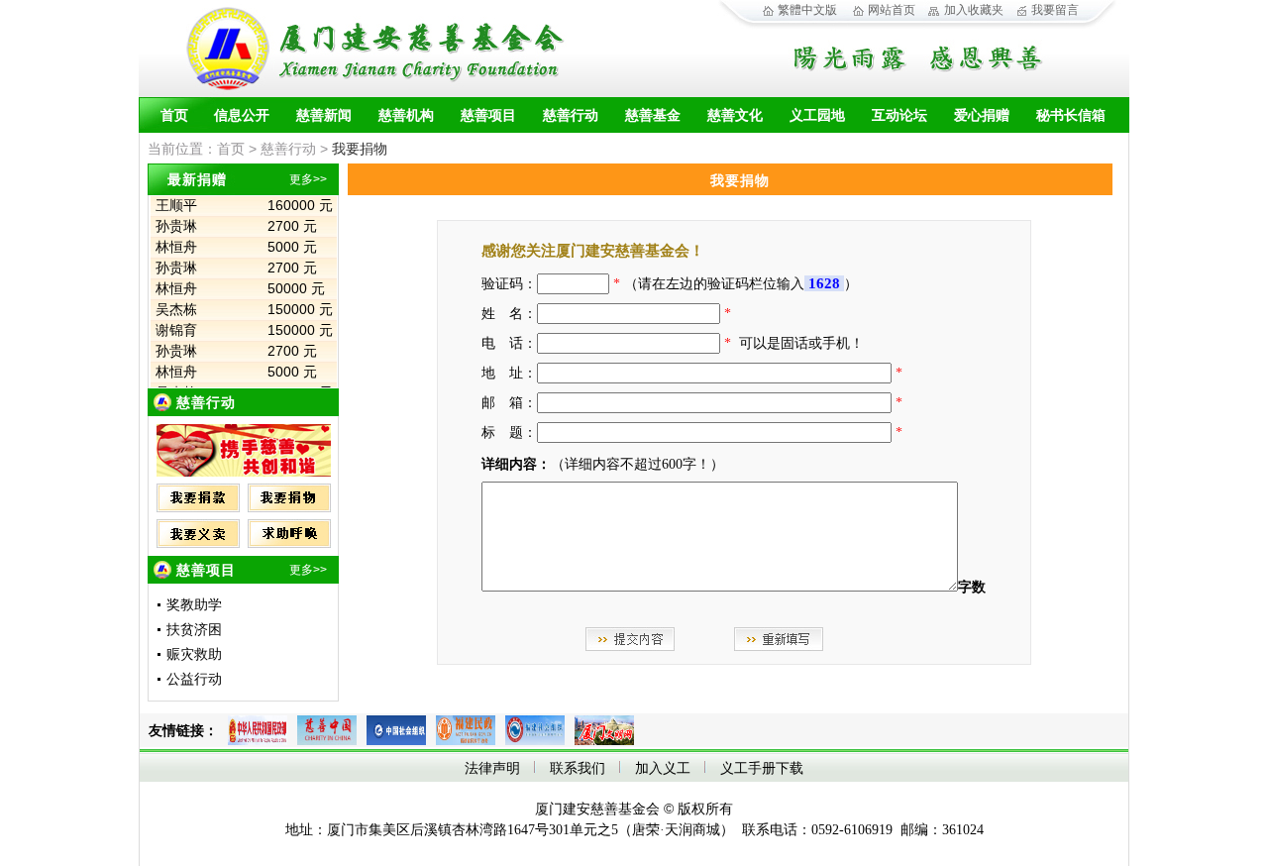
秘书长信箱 (1071, 115)
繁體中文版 (807, 10)
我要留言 (1055, 10)
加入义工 (662, 768)
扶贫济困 (194, 629)
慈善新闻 (324, 115)
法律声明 (492, 768)
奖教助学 (194, 604)
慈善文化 (735, 115)
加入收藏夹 (974, 10)
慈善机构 (406, 115)
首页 (174, 115)
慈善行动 (570, 115)
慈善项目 (488, 115)
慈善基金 (653, 115)
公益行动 (194, 679)
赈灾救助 (194, 654)
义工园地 (817, 115)
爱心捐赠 (981, 115)
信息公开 (241, 115)
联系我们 (577, 768)
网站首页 (891, 10)
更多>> (308, 179)
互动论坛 (899, 115)
